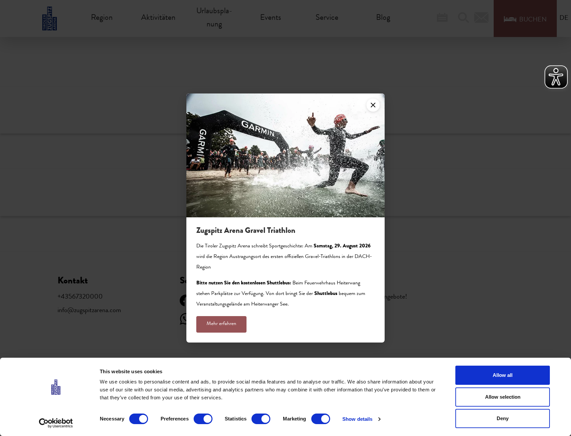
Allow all (503, 375)
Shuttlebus (325, 294)
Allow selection (502, 397)
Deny (503, 418)
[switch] (203, 419)
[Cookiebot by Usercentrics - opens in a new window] (56, 423)
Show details (357, 419)
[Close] (373, 105)
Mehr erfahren (221, 324)
